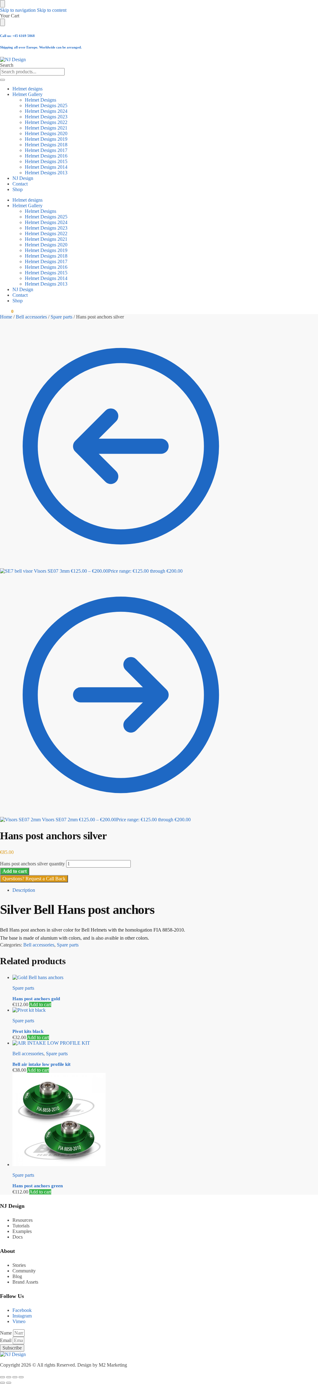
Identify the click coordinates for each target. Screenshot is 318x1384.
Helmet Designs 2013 (46, 172)
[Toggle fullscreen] (8, 1377)
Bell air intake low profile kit (41, 1064)
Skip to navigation (18, 10)
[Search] (2, 80)
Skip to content (51, 10)
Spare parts (61, 316)
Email (6, 1340)
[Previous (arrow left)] (2, 1383)
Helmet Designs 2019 (46, 139)
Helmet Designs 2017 (46, 150)
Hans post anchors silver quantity (32, 863)
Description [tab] (23, 890)
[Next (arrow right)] (8, 1383)
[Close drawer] (2, 22)
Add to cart (14, 871)
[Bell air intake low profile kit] (127, 1043)
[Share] (14, 1377)
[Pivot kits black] (127, 1010)
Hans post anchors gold (36, 998)
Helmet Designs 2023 (46, 116)
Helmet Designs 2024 (46, 111)
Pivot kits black (27, 1031)
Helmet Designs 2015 (46, 161)
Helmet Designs (40, 100)
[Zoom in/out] (2, 1377)
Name (6, 1333)
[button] (6, 311)
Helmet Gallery (27, 94)
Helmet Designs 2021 (46, 128)
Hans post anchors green (37, 1185)
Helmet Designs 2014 (46, 167)
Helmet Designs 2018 (46, 144)
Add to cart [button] (40, 1004)
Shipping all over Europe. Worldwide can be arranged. (41, 47)
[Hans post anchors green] (127, 1120)
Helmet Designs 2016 (46, 155)
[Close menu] (2, 3)
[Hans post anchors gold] (127, 977)
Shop (17, 189)
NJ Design (22, 178)
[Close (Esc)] (21, 1377)
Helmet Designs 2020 (46, 133)
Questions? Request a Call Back (34, 878)
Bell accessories (31, 316)
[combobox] (32, 72)
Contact (20, 183)
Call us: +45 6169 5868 (17, 36)
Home (6, 316)
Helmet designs (27, 88)
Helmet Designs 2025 (46, 105)
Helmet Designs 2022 (46, 122)
